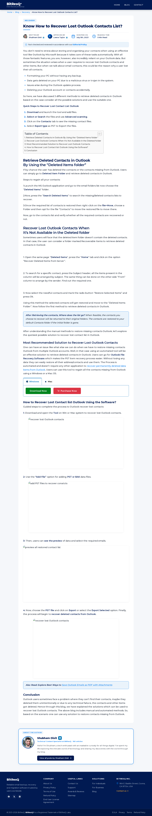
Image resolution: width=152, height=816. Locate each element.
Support (72, 787)
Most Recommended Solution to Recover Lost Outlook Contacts (58, 144)
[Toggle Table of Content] (98, 134)
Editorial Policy (80, 45)
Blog (127, 5)
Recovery (30, 20)
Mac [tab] (50, 381)
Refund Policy (49, 795)
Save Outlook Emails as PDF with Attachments (87, 685)
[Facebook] (9, 796)
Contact (138, 5)
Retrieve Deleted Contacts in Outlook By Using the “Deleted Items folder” (62, 137)
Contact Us (73, 783)
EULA (114, 812)
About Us (47, 783)
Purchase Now (69, 391)
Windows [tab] (34, 381)
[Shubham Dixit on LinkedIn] (43, 38)
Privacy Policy (49, 787)
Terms (129, 812)
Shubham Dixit (35, 37)
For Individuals (98, 783)
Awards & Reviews (76, 791)
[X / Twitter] (14, 796)
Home (117, 5)
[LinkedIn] (20, 796)
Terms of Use (49, 791)
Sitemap (72, 795)
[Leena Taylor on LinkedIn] (67, 38)
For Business (98, 787)
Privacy (122, 812)
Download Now (38, 391)
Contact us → (122, 791)
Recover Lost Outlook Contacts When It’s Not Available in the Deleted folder (63, 141)
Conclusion (31, 150)
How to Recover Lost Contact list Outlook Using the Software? (57, 147)
